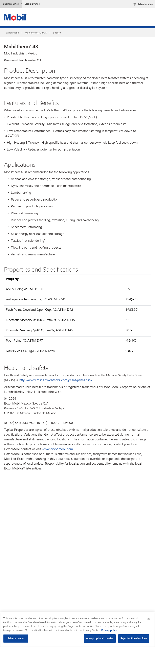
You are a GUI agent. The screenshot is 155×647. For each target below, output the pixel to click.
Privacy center (16, 638)
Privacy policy (109, 630)
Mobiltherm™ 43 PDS (36, 32)
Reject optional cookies (133, 638)
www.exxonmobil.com (57, 449)
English (57, 32)
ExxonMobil (12, 32)
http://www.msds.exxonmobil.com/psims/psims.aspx (55, 380)
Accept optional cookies (99, 638)
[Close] (148, 619)
